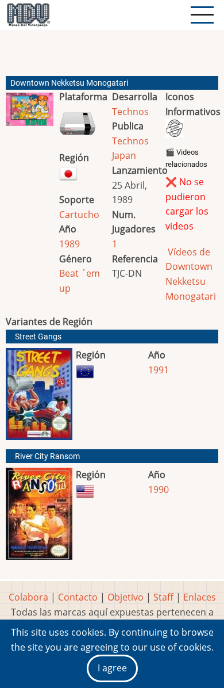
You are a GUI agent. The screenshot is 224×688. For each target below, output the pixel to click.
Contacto (78, 597)
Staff (163, 597)
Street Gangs (38, 337)
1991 (158, 370)
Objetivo (125, 597)
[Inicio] (28, 14)
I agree (112, 668)
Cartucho (79, 214)
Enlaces (199, 597)
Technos (130, 111)
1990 (158, 489)
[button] (29, 114)
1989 (69, 244)
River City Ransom (47, 456)
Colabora (28, 597)
